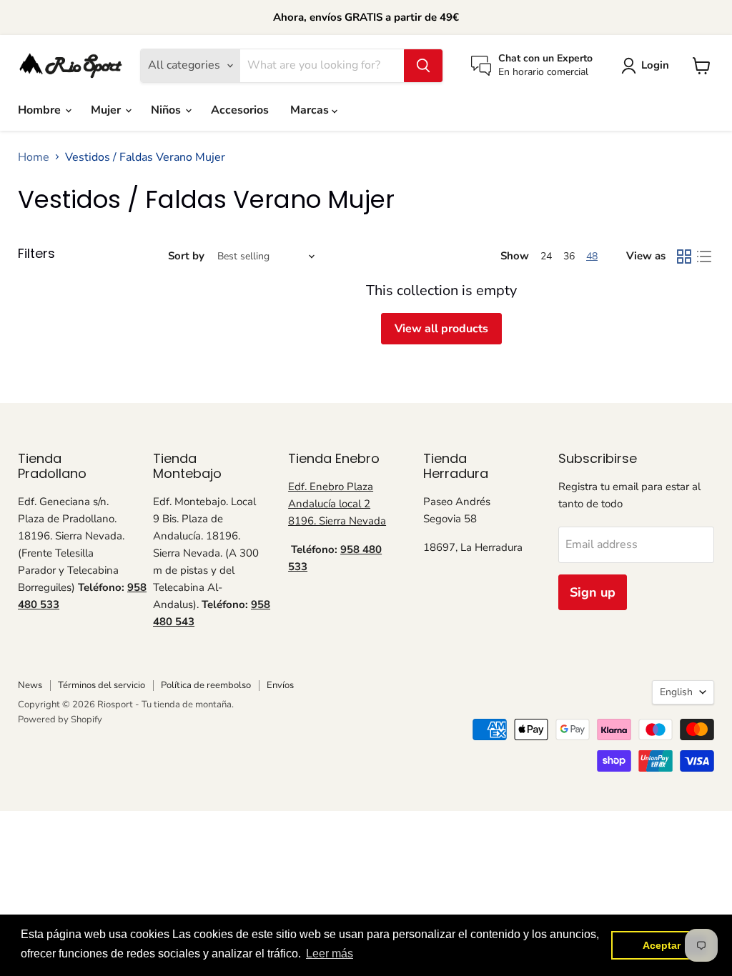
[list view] (704, 257)
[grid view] (684, 257)
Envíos (280, 685)
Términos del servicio (101, 685)
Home (33, 157)
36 (569, 256)
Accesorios (240, 110)
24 (546, 256)
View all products (441, 329)
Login (655, 65)
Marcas (311, 110)
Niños (167, 110)
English (676, 692)
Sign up (592, 592)
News (30, 685)
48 (592, 256)
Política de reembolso (206, 685)
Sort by (186, 256)
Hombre (41, 110)
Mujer (107, 110)
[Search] (423, 65)
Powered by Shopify (60, 719)
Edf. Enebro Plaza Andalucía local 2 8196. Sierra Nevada (337, 503)
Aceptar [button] (662, 945)
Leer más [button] (329, 953)
